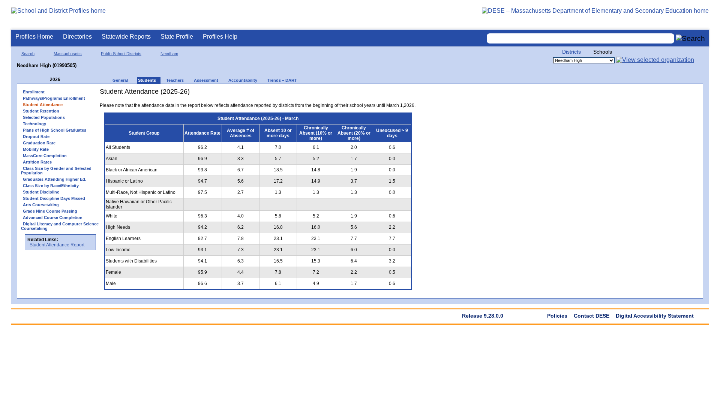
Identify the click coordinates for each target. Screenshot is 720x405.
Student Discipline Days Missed (54, 198)
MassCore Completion (45, 155)
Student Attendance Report (57, 245)
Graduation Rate (39, 143)
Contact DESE (591, 316)
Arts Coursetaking (41, 204)
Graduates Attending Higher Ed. (54, 179)
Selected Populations (44, 117)
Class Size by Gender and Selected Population (56, 170)
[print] (369, 94)
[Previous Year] (44, 79)
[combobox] (580, 38)
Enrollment (34, 92)
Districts (571, 52)
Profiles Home (34, 36)
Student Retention (41, 111)
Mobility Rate (36, 149)
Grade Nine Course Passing (50, 211)
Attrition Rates (37, 162)
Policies (557, 316)
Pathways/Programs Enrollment (54, 98)
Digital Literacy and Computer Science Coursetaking (60, 226)
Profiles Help (220, 36)
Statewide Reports (126, 36)
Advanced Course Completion (52, 217)
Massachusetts (68, 53)
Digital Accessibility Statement (655, 316)
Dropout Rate (36, 136)
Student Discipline (41, 192)
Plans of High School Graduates (54, 130)
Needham (169, 53)
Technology (34, 124)
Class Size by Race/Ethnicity (51, 185)
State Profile (176, 36)
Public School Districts (121, 53)
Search (27, 53)
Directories (77, 36)
